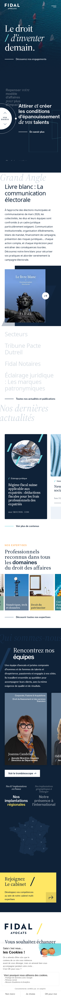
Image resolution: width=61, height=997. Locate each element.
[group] (14, 592)
